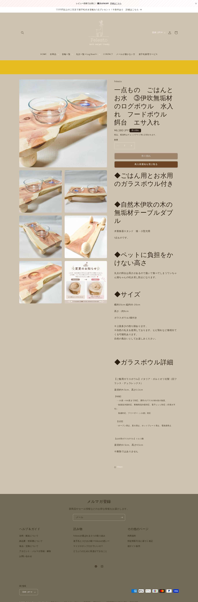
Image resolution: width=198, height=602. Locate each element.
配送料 (123, 135)
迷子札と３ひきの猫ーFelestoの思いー (91, 541)
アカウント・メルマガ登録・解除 (35, 551)
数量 (116, 140)
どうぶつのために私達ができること (90, 551)
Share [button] (120, 467)
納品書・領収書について (31, 541)
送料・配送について (28, 536)
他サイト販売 (134, 546)
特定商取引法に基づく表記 (140, 541)
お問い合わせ (25, 556)
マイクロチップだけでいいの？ (88, 546)
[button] (22, 32)
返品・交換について (28, 546)
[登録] (122, 517)
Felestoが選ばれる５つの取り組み (89, 536)
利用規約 (132, 536)
